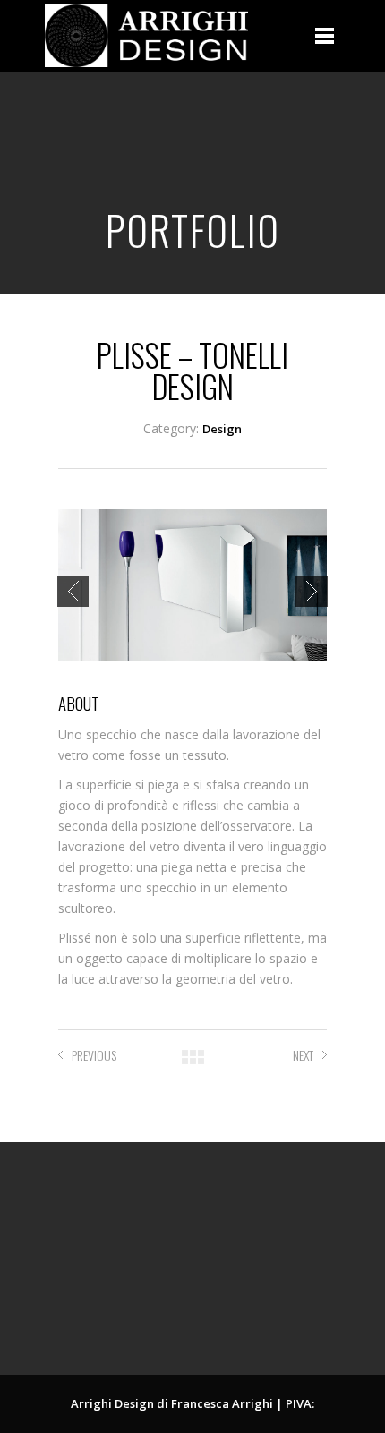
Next (311, 591)
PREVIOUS (94, 1054)
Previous (73, 591)
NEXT (303, 1054)
